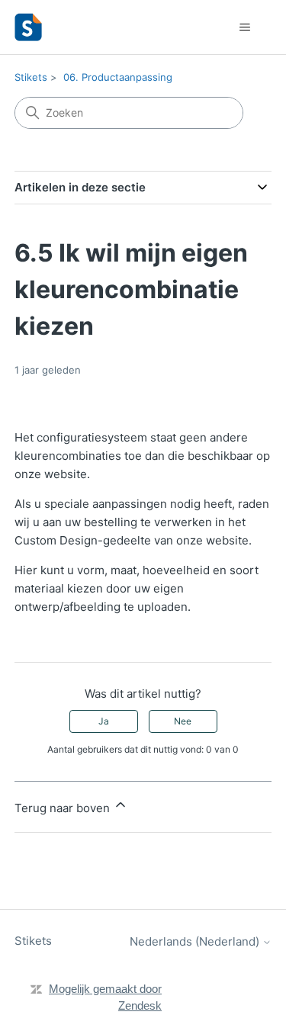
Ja (103, 721)
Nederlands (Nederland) (196, 941)
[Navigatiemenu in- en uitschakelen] (244, 27)
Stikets (30, 77)
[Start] (28, 27)
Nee (182, 721)
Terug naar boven (63, 808)
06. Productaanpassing (117, 77)
